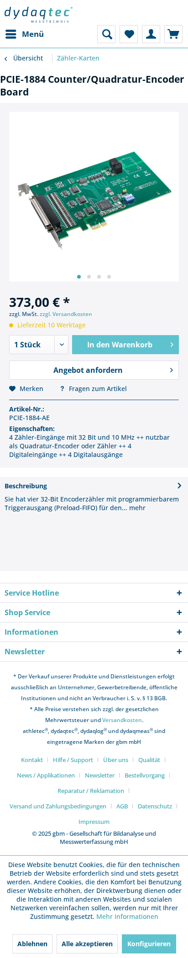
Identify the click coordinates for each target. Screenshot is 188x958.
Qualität (149, 760)
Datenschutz (155, 806)
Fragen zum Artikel (97, 388)
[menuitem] (24, 34)
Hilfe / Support (73, 760)
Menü (33, 34)
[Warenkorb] (173, 34)
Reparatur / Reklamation (90, 791)
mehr (136, 507)
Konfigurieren (149, 943)
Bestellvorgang (145, 775)
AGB (122, 806)
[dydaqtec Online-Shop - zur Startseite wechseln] (39, 15)
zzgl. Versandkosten (66, 314)
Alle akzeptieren (87, 943)
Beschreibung (26, 486)
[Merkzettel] (129, 34)
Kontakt (32, 760)
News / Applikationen (46, 775)
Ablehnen (32, 943)
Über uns (115, 760)
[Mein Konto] (151, 34)
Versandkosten (122, 720)
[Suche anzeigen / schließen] (106, 34)
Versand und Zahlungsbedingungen (58, 806)
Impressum (94, 822)
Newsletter (100, 775)
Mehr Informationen (127, 916)
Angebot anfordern (88, 370)
